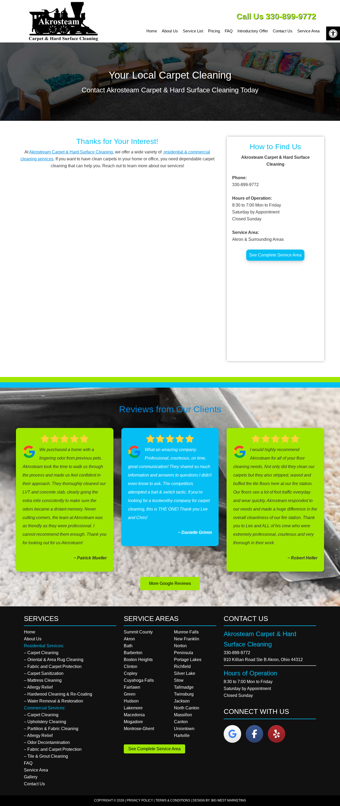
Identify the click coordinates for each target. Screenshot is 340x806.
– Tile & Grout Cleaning (46, 756)
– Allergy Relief (38, 687)
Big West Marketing (228, 800)
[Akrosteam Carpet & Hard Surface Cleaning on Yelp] (276, 734)
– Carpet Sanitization (43, 673)
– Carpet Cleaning (41, 652)
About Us (32, 639)
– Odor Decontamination (47, 742)
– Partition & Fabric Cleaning (51, 728)
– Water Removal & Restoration (53, 701)
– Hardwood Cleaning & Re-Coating (58, 694)
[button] (333, 33)
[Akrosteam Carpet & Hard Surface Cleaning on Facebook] (254, 734)
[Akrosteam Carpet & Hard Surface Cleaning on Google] (232, 734)
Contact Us (34, 784)
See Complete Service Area (275, 255)
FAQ (28, 763)
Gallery (30, 777)
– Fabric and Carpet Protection (53, 666)
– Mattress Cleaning (43, 680)
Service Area (36, 770)
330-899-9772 (237, 652)
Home (29, 632)
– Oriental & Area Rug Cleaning (53, 659)
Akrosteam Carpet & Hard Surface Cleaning (65, 21)
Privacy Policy (140, 800)
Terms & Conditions (172, 800)
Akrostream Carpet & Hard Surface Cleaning (71, 152)
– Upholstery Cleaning (45, 721)
